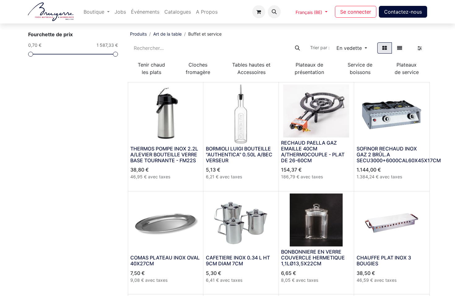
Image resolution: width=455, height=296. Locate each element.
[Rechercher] (297, 48)
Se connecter (355, 12)
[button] (274, 11)
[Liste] (399, 48)
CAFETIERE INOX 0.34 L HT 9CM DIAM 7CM (238, 261)
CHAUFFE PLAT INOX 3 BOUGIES (384, 261)
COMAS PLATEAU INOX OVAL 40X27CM (165, 261)
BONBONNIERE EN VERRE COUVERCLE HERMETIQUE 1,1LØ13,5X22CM (313, 258)
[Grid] (384, 48)
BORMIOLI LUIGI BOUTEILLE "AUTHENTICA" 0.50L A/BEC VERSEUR (239, 154)
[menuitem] (96, 12)
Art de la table (167, 34)
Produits (138, 34)
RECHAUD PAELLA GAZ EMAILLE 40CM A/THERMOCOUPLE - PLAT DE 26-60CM (312, 152)
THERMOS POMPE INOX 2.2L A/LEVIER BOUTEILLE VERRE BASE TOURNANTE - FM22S (164, 154)
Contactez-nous (403, 12)
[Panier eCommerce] (258, 11)
